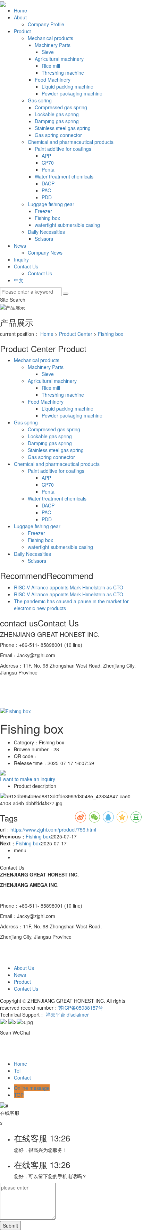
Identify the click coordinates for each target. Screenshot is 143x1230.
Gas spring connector (58, 134)
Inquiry (21, 259)
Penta (48, 169)
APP (46, 155)
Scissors (44, 238)
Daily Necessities (46, 231)
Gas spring (40, 100)
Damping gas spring (57, 121)
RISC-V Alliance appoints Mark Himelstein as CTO (68, 587)
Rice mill (51, 65)
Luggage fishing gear (51, 204)
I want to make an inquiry (27, 778)
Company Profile (46, 24)
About (20, 17)
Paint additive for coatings (63, 148)
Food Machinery (52, 79)
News (20, 245)
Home (20, 10)
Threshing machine (63, 72)
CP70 (48, 162)
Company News (45, 252)
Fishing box (47, 217)
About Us (24, 967)
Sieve (48, 51)
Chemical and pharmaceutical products (70, 141)
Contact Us (26, 266)
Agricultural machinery (59, 58)
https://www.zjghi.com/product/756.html (53, 829)
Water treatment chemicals (64, 176)
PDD (47, 197)
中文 (19, 280)
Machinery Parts (52, 45)
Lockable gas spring (57, 114)
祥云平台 (55, 1014)
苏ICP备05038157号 (80, 1007)
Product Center (75, 333)
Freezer (43, 211)
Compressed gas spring (61, 107)
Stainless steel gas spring (63, 128)
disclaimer (78, 1014)
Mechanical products (50, 38)
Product (22, 31)
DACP (48, 183)
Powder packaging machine (72, 93)
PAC (46, 190)
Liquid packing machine (67, 86)
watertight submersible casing (67, 224)
